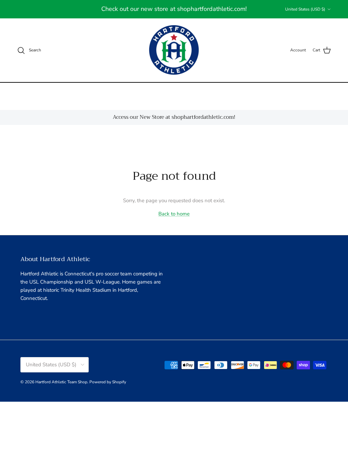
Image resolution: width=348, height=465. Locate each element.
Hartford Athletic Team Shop (61, 382)
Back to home (174, 213)
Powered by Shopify (107, 382)
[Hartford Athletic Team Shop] (174, 50)
